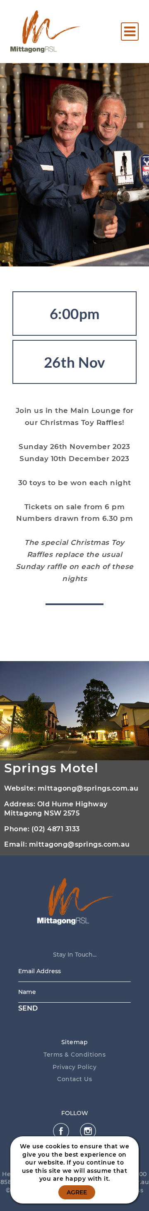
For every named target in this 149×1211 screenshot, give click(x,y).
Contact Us (74, 1079)
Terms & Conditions (74, 1054)
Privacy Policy (74, 1067)
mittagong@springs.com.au (88, 788)
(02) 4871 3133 (55, 829)
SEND (28, 1008)
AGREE (77, 1192)
